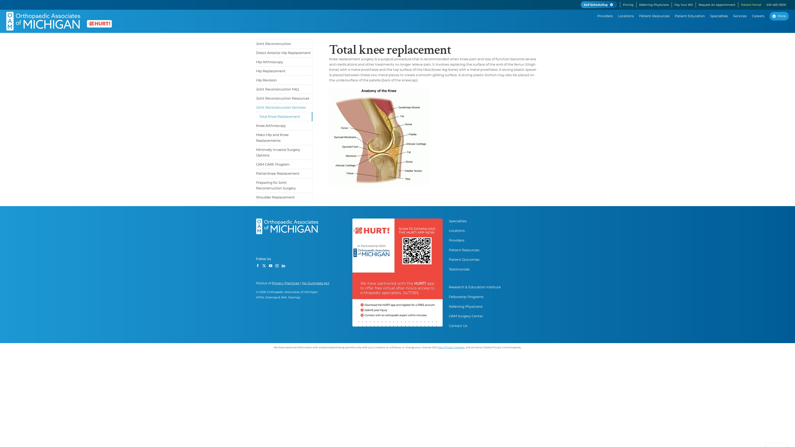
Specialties (458, 221)
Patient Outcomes (464, 260)
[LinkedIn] (283, 265)
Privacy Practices (285, 283)
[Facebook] (257, 265)
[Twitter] (264, 265)
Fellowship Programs (466, 297)
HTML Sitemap (266, 297)
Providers (456, 240)
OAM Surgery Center (466, 316)
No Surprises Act (315, 283)
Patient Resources (464, 250)
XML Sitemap (290, 297)
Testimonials (459, 269)
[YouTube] (270, 265)
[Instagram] (277, 265)
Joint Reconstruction (273, 44)
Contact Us (458, 326)
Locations (457, 231)
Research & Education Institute (475, 287)
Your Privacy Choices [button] (451, 347)
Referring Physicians (466, 307)
